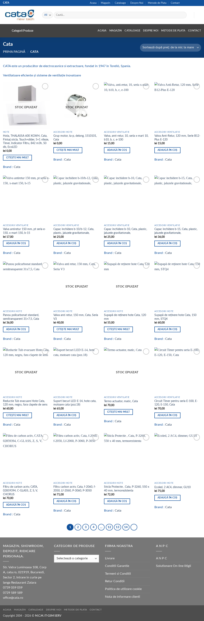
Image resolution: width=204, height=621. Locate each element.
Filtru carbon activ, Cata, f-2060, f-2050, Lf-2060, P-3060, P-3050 (74, 488)
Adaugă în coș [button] (117, 150)
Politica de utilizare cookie (123, 589)
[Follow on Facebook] (184, 3)
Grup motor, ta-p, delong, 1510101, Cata (75, 137)
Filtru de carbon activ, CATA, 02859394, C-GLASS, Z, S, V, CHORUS (20, 490)
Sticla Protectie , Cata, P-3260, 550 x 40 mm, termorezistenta (126, 488)
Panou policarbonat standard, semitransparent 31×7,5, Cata (21, 317)
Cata (17, 167)
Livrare (110, 558)
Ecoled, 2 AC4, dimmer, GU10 (172, 487)
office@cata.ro (13, 597)
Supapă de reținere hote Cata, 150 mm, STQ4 (175, 317)
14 (126, 527)
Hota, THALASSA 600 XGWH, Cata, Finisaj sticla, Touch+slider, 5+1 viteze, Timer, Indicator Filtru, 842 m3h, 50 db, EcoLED (26, 141)
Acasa (93, 3)
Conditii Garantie (117, 565)
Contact (175, 3)
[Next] (133, 527)
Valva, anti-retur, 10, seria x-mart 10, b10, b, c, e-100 (126, 137)
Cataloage (120, 3)
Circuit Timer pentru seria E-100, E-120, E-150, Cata (176, 403)
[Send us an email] (191, 3)
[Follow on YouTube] (199, 3)
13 (117, 527)
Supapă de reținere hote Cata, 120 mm (125, 317)
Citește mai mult (17, 158)
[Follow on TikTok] (187, 3)
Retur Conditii (115, 581)
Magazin (105, 3)
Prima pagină (14, 51)
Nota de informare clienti (122, 596)
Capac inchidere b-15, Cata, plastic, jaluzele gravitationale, (175, 231)
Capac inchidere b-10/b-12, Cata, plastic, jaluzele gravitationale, (73, 231)
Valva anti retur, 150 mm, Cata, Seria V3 (75, 317)
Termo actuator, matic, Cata (121, 401)
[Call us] (195, 3)
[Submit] (183, 15)
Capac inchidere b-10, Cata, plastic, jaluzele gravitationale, (125, 231)
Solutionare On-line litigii (173, 565)
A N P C (161, 558)
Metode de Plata (157, 3)
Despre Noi (136, 3)
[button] (189, 15)
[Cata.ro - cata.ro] (19, 15)
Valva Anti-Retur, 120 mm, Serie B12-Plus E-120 (177, 137)
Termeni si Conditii (118, 573)
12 (109, 527)
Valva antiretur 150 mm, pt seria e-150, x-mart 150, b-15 (24, 231)
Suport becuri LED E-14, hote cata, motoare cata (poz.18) (74, 403)
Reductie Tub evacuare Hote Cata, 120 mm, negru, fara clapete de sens (25, 403)
